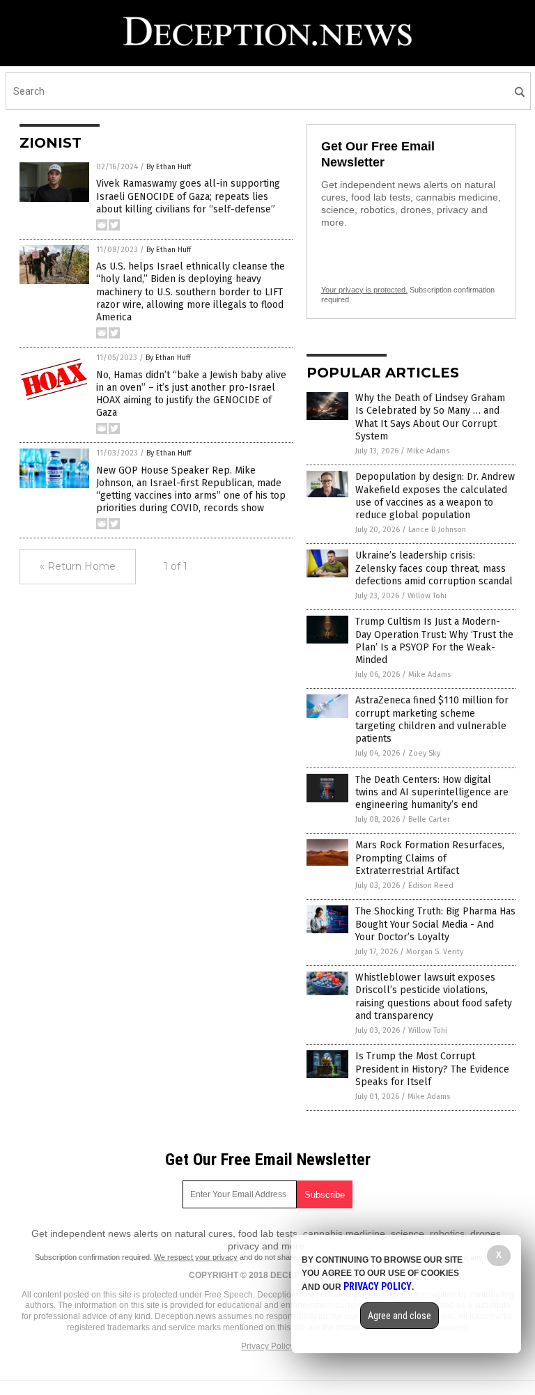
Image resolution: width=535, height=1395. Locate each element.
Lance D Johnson (437, 529)
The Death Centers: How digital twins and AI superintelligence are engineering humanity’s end (432, 792)
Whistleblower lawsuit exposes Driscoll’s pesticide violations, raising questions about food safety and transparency (433, 997)
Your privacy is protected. (364, 290)
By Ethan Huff (168, 166)
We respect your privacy (196, 1257)
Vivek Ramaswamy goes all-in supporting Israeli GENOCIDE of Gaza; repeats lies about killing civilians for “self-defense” (188, 196)
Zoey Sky (424, 753)
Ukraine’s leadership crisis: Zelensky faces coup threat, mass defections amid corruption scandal (434, 568)
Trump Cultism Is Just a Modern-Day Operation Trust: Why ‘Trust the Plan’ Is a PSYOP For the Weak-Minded (434, 641)
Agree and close (399, 1315)
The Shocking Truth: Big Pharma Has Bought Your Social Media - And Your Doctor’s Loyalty (435, 923)
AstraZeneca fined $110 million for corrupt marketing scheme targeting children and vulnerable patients (432, 719)
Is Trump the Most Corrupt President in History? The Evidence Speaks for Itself (432, 1068)
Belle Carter (429, 819)
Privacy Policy (267, 1346)
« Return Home (78, 566)
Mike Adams (428, 450)
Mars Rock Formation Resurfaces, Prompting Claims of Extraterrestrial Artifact (429, 857)
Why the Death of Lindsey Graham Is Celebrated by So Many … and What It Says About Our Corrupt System (430, 417)
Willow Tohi (427, 595)
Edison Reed (430, 885)
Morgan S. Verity (434, 951)
